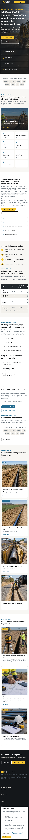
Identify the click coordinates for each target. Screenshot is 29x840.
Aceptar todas (6, 836)
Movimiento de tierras (6, 791)
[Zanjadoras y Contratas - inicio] (5, 2)
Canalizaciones (4, 792)
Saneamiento (4, 803)
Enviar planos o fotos (8, 209)
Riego (2, 805)
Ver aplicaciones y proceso (10, 42)
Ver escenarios (4, 457)
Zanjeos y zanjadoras (6, 787)
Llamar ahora (6, 762)
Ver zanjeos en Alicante (8, 410)
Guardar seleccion (17, 833)
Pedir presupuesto (19, 2)
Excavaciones (4, 789)
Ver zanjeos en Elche (7, 406)
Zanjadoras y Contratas (10, 772)
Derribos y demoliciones (6, 794)
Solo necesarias (7, 833)
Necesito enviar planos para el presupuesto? (10, 369)
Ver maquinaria (6, 439)
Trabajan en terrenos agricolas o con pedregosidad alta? (11, 374)
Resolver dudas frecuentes (9, 212)
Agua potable (4, 801)
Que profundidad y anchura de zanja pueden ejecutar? (11, 363)
